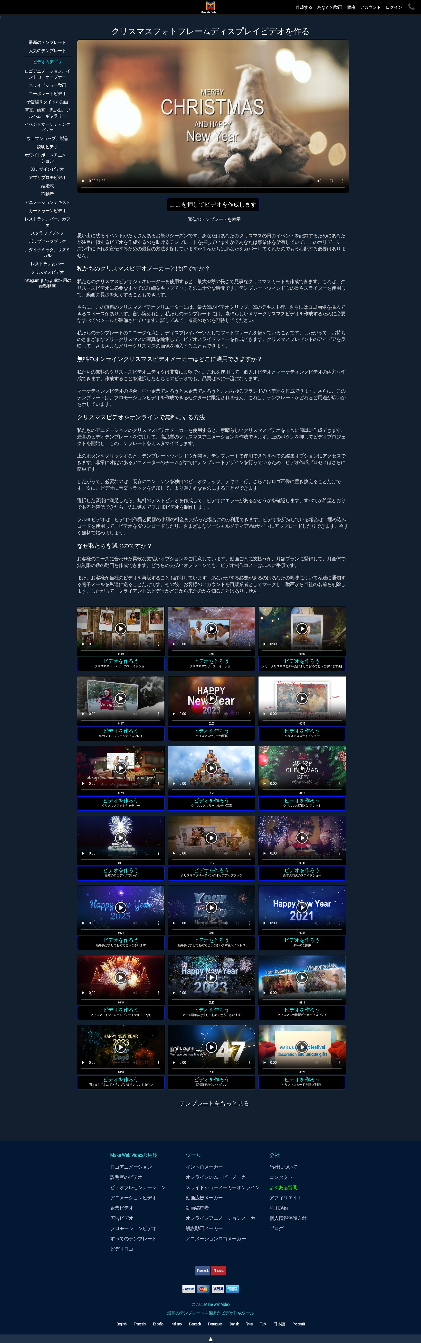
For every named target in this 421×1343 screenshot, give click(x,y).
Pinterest (218, 1271)
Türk (263, 1324)
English (121, 1324)
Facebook (202, 1271)
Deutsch (195, 1324)
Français (140, 1324)
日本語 (279, 1324)
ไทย (249, 1324)
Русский (298, 1324)
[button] (121, 632)
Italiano (177, 1324)
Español (158, 1324)
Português (215, 1324)
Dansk (234, 1324)
